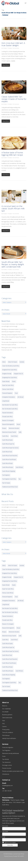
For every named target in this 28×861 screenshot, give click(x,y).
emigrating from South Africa (9, 377)
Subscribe (10, 845)
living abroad (5, 401)
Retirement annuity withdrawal (10, 753)
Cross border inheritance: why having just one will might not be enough (13, 325)
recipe (18, 424)
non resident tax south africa (9, 405)
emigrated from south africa (9, 369)
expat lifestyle (5, 381)
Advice (4, 362)
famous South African (7, 389)
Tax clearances (6, 762)
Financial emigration (7, 747)
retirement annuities (14, 428)
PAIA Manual (5, 735)
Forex (3, 756)
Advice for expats (12, 362)
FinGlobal (5, 48)
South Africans (19, 467)
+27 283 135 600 (7, 791)
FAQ (3, 723)
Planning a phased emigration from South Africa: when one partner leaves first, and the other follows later (14, 337)
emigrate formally (6, 373)
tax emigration (6, 475)
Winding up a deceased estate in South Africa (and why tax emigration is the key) (14, 330)
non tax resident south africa (9, 408)
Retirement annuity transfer (9, 432)
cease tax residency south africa (10, 366)
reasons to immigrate (8, 420)
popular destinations (7, 412)
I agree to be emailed (10, 842)
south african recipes (7, 467)
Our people (5, 712)
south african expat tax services (10, 447)
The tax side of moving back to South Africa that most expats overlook (13, 343)
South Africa (5, 436)
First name (5, 826)
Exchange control (7, 765)
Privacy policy (5, 729)
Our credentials (6, 709)
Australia (22, 362)
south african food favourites (9, 455)
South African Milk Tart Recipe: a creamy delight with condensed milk (13, 264)
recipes (4, 428)
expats (14, 381)
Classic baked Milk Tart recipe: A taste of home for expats (14, 99)
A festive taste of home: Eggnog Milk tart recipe (12, 153)
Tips (20, 479)
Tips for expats (6, 483)
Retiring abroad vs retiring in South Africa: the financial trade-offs (14, 349)
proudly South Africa (7, 416)
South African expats (7, 440)
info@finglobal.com (7, 785)
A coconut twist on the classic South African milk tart (13, 208)
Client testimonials (7, 717)
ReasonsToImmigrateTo (8, 424)
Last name (5, 831)
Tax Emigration (6, 750)
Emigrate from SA (18, 373)
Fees (3, 720)
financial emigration (7, 393)
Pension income (6, 768)
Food (16, 393)
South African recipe (7, 463)
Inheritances (5, 774)
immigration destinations (8, 397)
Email (3, 837)
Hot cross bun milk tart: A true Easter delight (13, 44)
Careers (4, 726)
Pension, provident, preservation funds (12, 771)
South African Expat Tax (8, 444)
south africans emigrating (8, 471)
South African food (7, 451)
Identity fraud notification (9, 738)
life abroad (20, 397)
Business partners (7, 715)
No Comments (16, 48)
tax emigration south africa (9, 479)
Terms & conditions (7, 732)
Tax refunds (5, 759)
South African (14, 436)
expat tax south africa (8, 385)
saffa (20, 432)
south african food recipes (9, 459)
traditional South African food (10, 487)
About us (4, 706)
